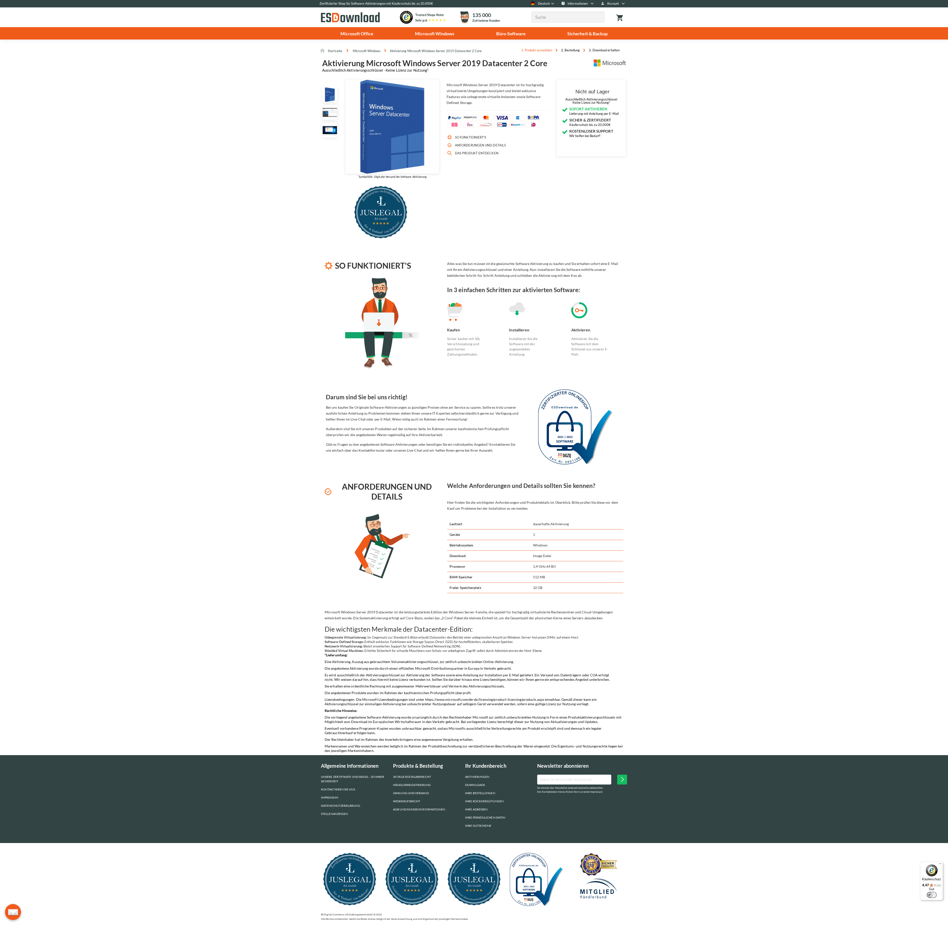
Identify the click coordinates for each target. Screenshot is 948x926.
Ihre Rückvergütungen (484, 801)
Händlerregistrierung (412, 785)
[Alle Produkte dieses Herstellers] (610, 65)
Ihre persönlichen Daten (485, 817)
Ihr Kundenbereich (485, 766)
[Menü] (940, 865)
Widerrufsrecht (406, 801)
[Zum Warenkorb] (620, 17)
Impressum (329, 797)
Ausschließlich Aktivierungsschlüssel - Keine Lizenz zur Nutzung (375, 70)
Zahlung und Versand (411, 793)
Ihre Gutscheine (478, 825)
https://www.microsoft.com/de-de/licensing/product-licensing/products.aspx (484, 699)
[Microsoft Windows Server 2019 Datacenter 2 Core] (330, 94)
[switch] (932, 895)
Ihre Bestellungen (480, 793)
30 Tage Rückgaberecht (412, 777)
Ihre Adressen (476, 809)
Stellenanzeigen (334, 814)
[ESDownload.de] (350, 17)
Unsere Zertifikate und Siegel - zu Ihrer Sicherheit (352, 779)
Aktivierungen (477, 777)
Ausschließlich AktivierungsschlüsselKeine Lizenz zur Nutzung (591, 101)
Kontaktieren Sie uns (338, 789)
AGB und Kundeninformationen (419, 809)
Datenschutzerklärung (340, 805)
